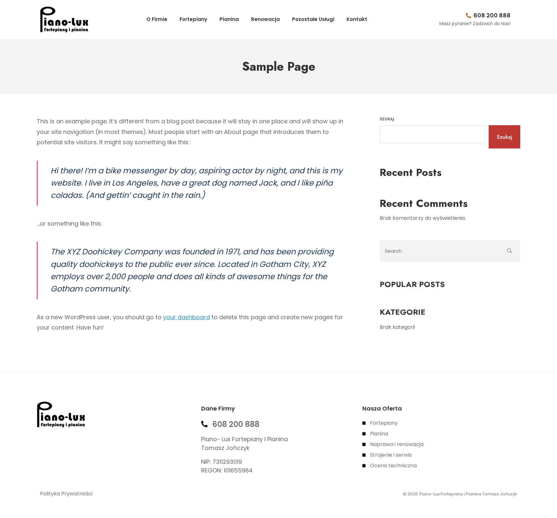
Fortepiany (193, 19)
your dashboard (186, 317)
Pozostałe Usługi (313, 19)
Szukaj (387, 119)
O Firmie (156, 19)
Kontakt (357, 19)
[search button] (509, 251)
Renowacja (265, 19)
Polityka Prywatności (66, 493)
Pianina (229, 19)
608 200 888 (492, 15)
